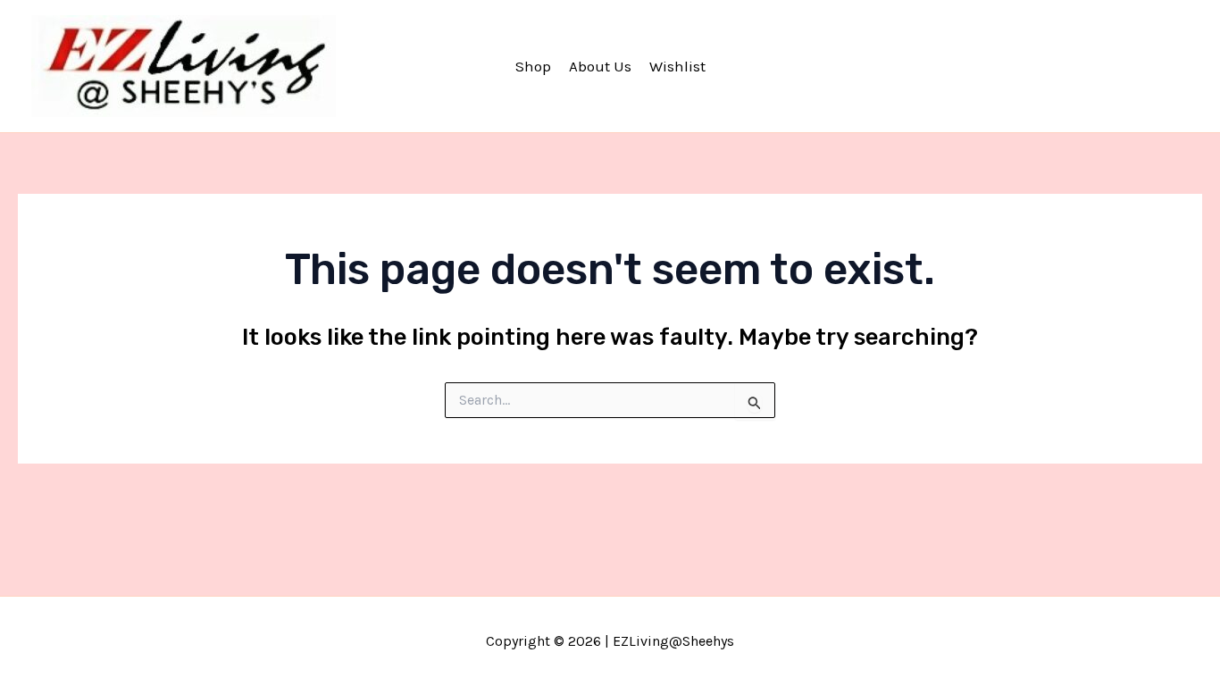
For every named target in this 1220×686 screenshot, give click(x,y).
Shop (533, 66)
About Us (600, 66)
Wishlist (677, 66)
